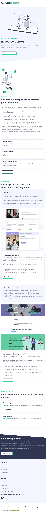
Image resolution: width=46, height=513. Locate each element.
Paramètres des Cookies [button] (6, 510)
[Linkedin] (2, 498)
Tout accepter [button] (15, 510)
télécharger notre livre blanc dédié (23, 443)
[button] (43, 3)
